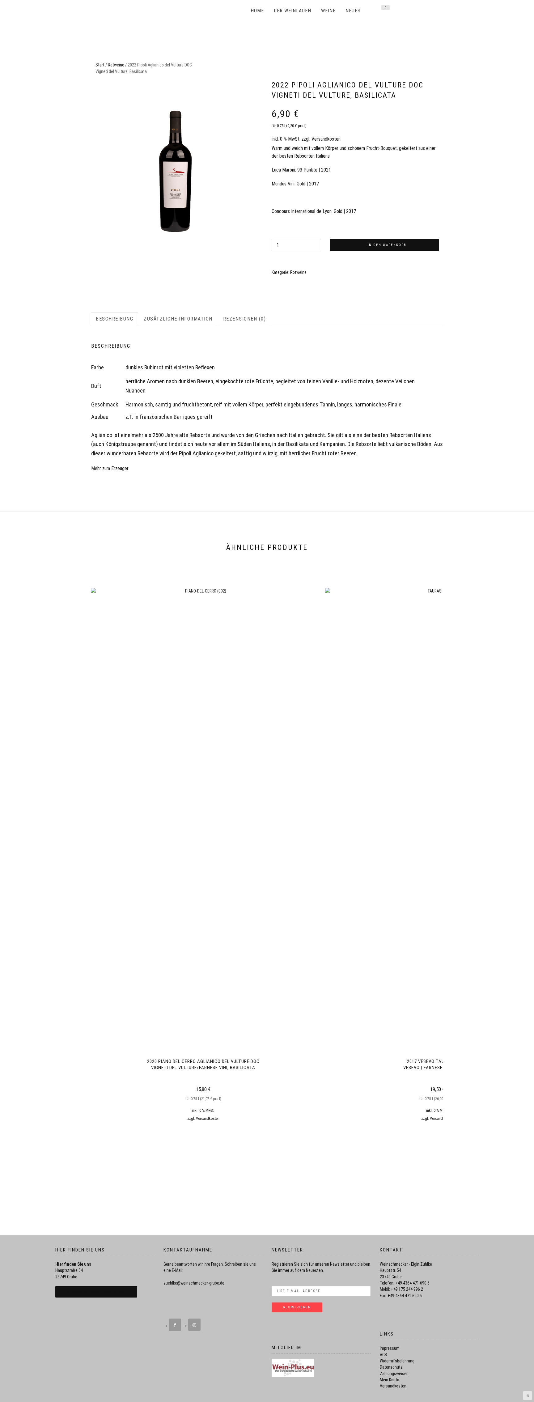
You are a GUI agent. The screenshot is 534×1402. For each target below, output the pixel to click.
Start (99, 64)
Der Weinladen (292, 11)
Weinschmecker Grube (197, 11)
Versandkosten (326, 139)
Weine (328, 11)
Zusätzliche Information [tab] (178, 319)
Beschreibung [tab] (114, 319)
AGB (383, 1354)
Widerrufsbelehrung (397, 1360)
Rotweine (116, 64)
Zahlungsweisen (394, 1373)
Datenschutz (391, 1367)
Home (257, 11)
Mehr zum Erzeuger (110, 468)
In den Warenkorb (386, 245)
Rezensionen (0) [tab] (244, 319)
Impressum (390, 1348)
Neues (353, 11)
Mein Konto (389, 1379)
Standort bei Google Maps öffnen (96, 1291)
